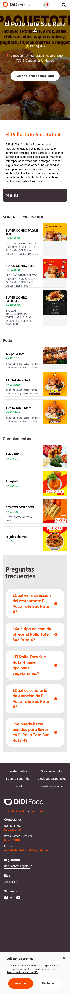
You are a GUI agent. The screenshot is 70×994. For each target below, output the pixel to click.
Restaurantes (18, 771)
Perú (42, 811)
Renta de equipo (52, 786)
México (33, 811)
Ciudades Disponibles (52, 778)
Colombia (9, 811)
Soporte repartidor (18, 778)
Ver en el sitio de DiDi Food (35, 76)
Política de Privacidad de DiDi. (22, 972)
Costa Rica (21, 811)
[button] (35, 76)
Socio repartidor (52, 771)
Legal (18, 786)
